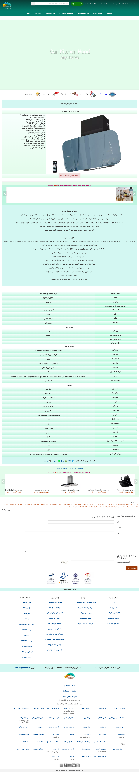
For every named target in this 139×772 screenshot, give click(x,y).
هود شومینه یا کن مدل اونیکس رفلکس (70, 194)
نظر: (118, 533)
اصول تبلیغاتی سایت (69, 696)
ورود (8, 510)
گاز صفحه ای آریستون (53, 727)
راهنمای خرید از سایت (91, 4)
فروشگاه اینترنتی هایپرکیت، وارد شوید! (123, 4)
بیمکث (26, 630)
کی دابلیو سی (27, 652)
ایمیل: (119, 527)
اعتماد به (69, 691)
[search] (33, 3)
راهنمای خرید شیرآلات (54, 645)
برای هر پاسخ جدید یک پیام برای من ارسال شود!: (127, 557)
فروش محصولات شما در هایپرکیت (85, 602)
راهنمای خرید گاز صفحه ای (55, 634)
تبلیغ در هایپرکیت (85, 618)
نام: (118, 522)
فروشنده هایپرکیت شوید (85, 623)
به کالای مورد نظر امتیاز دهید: (126, 516)
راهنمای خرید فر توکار (54, 623)
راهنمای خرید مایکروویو (55, 629)
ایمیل (62, 461)
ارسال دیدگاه (131, 568)
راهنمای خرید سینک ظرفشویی (54, 639)
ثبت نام (4, 510)
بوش (27, 602)
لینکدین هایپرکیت (113, 618)
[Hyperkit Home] (7, 6)
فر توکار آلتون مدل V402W (83, 742)
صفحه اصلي (109, 13)
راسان (26, 657)
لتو (26, 619)
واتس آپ (54, 461)
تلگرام (70, 461)
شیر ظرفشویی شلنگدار (23, 720)
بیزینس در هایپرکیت (85, 613)
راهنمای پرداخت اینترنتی (54, 650)
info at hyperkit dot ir (23, 667)
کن (26, 635)
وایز (27, 613)
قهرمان (26, 641)
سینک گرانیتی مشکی (68, 742)
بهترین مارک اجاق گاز (68, 711)
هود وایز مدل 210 (86, 749)
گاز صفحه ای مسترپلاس (68, 749)
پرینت (46, 461)
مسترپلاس (26, 624)
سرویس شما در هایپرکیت (85, 608)
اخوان (27, 646)
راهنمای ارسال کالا (54, 608)
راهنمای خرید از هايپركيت (54, 602)
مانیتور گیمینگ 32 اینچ (53, 742)
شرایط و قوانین (69, 685)
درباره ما (29, 13)
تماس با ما (38, 13)
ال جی (26, 608)
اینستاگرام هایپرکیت (113, 623)
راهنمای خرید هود (54, 618)
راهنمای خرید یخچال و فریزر (54, 613)
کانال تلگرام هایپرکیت (113, 613)
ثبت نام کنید (105, 4)
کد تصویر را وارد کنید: (123, 562)
